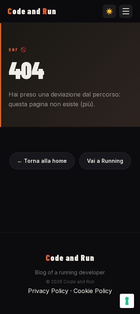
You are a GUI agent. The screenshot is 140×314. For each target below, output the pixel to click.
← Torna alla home (42, 161)
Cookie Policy (93, 291)
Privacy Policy (48, 291)
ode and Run (70, 257)
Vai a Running (105, 161)
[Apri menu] (126, 11)
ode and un (31, 11)
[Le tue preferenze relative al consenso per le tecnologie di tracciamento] (127, 301)
